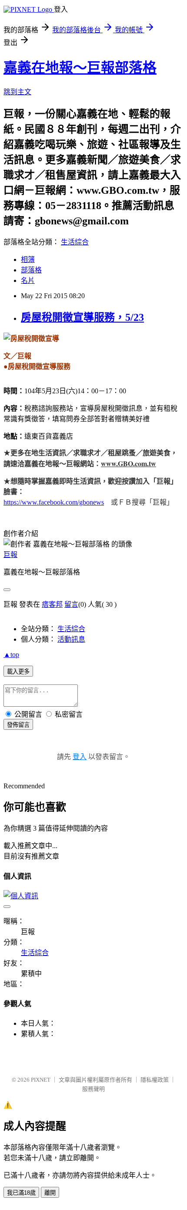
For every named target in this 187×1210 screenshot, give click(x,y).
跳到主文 (17, 92)
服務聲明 (93, 1089)
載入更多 (18, 671)
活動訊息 (71, 639)
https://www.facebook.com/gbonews (53, 502)
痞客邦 (52, 604)
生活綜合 (75, 242)
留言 (71, 604)
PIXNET (40, 1079)
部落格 (31, 270)
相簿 (28, 259)
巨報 (10, 554)
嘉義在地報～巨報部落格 (80, 68)
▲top (11, 654)
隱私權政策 (154, 1079)
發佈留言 (18, 725)
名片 (28, 280)
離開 (50, 1192)
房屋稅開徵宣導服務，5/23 (82, 317)
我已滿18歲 (21, 1192)
